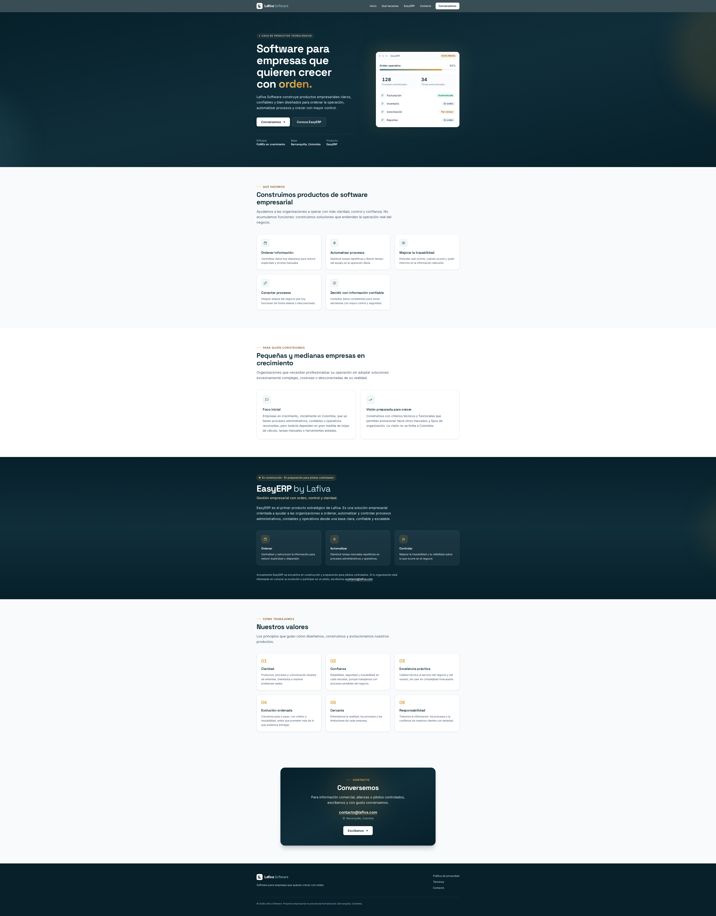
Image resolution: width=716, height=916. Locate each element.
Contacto (425, 5)
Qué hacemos (390, 5)
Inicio (373, 5)
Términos (438, 881)
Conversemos (447, 5)
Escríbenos (356, 830)
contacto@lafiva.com (359, 579)
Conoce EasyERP (309, 122)
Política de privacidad (446, 875)
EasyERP (409, 5)
